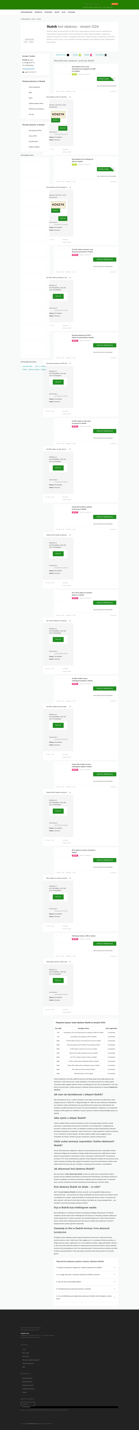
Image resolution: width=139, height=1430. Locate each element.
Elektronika (44, 366)
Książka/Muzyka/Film (44, 369)
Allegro (108, 7)
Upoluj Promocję (105, 259)
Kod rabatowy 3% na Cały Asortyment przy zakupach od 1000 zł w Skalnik (83, 69)
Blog (64, 12)
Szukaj (114, 4)
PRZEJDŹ (63, 128)
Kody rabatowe (26, 12)
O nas (23, 1349)
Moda (30, 366)
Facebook (65, 152)
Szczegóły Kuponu (61, 134)
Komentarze (113, 91)
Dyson (104, 7)
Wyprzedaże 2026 (27, 1378)
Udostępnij (68, 91)
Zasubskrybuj (26, 1407)
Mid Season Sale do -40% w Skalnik (83, 936)
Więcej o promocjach (27, 1363)
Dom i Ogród (38, 366)
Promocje (38, 12)
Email (74, 91)
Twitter (69, 152)
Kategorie (48, 12)
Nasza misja (25, 1356)
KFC (112, 7)
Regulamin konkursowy (28, 1388)
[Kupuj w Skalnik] (34, 31)
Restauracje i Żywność (38, 369)
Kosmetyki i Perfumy (32, 369)
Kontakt (24, 1392)
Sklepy (57, 12)
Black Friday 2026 (27, 1381)
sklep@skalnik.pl (29, 69)
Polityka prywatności (28, 1385)
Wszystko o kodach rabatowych (30, 1360)
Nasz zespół (25, 1353)
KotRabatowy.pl (32, 1423)
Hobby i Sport (26, 369)
